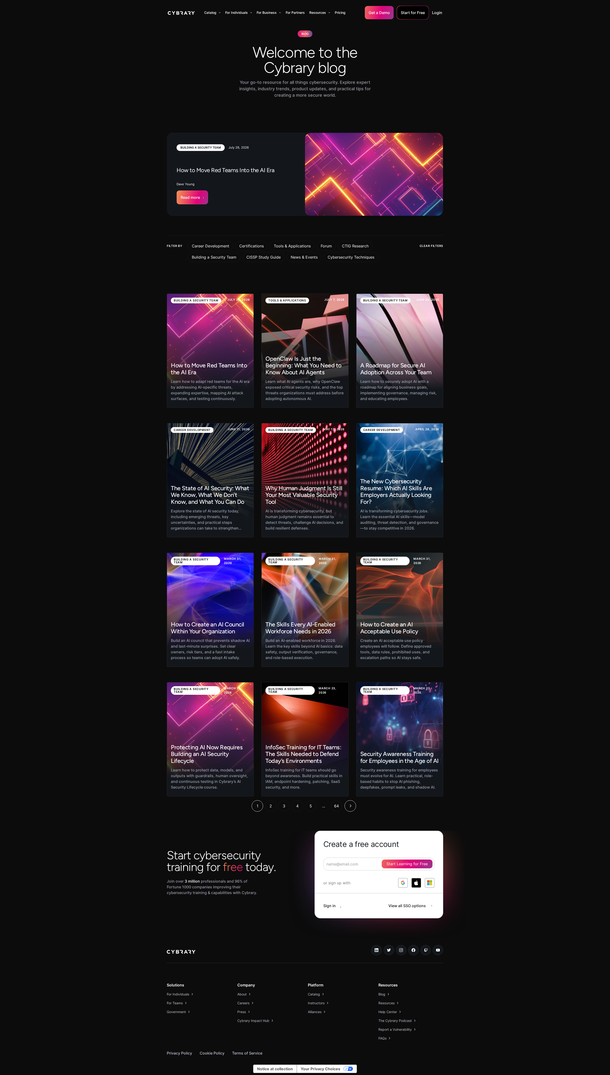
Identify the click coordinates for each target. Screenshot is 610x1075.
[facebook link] (413, 950)
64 (336, 806)
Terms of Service (247, 1053)
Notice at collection (275, 1068)
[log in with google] (403, 883)
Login (437, 12)
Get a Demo (379, 12)
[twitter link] (389, 950)
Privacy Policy (179, 1053)
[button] (212, 12)
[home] (181, 12)
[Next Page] (350, 806)
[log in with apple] (416, 883)
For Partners (295, 12)
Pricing (340, 12)
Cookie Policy (212, 1053)
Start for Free (413, 12)
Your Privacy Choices (320, 1068)
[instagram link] (401, 950)
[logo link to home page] (181, 952)
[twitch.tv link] (426, 950)
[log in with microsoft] (429, 883)
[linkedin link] (376, 950)
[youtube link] (438, 950)
